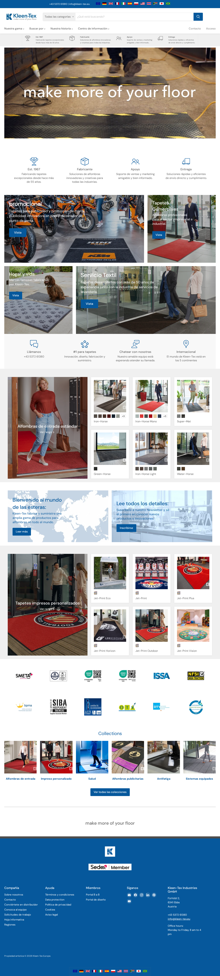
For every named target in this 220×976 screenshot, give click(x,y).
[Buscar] (198, 17)
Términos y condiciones (59, 894)
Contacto (195, 28)
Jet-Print (141, 598)
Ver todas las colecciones (110, 792)
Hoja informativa (14, 919)
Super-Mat (184, 421)
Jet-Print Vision (187, 651)
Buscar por (36, 28)
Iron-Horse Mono (146, 421)
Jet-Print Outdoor (146, 651)
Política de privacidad (58, 904)
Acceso (211, 28)
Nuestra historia (61, 28)
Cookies (50, 909)
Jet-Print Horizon (104, 651)
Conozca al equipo (15, 909)
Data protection (54, 899)
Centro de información (93, 28)
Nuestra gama (13, 28)
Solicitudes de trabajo (17, 914)
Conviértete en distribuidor (21, 904)
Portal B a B (93, 894)
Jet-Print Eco (102, 598)
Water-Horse (185, 474)
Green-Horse (102, 474)
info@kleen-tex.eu (79, 4)
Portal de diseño (96, 899)
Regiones (9, 924)
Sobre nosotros (13, 894)
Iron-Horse (101, 421)
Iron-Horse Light (145, 474)
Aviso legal (51, 914)
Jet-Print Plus (185, 598)
